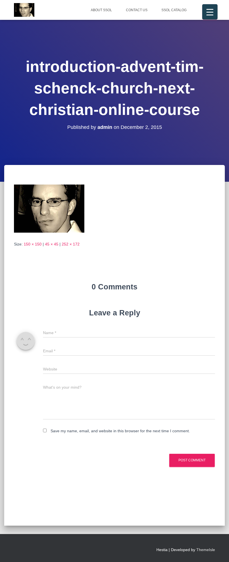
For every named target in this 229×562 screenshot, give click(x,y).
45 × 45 (51, 244)
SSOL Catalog (174, 10)
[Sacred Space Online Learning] (24, 10)
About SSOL (101, 10)
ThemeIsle (205, 549)
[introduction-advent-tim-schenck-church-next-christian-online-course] (49, 208)
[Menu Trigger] (210, 12)
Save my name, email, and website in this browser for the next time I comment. (120, 431)
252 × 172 (71, 244)
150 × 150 (33, 244)
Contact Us (136, 10)
